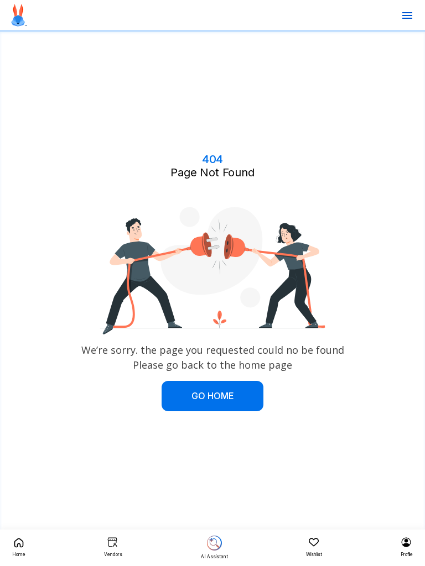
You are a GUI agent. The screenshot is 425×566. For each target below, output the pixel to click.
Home (18, 554)
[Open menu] (407, 15)
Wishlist (314, 554)
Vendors (113, 554)
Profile (407, 554)
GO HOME (212, 395)
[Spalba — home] (19, 15)
